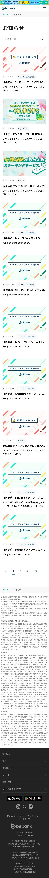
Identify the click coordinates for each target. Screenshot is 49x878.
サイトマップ (24, 819)
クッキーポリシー (35, 816)
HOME (5, 14)
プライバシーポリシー (16, 816)
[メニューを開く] (45, 8)
